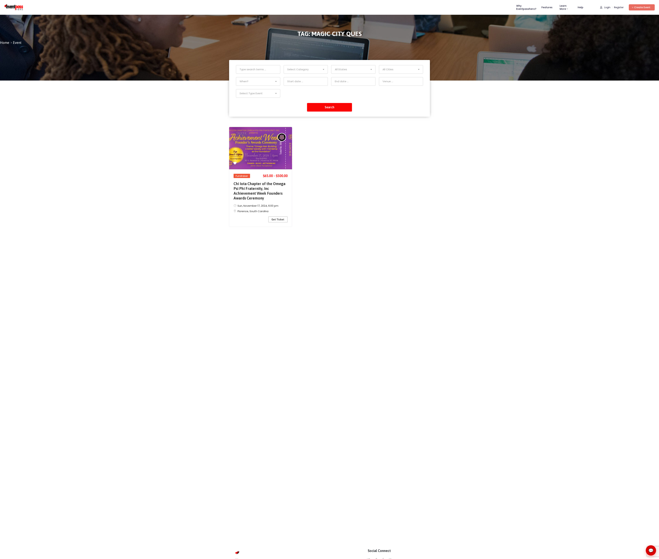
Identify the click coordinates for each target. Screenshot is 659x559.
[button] (642, 7)
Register (619, 7)
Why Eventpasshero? (526, 7)
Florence (243, 211)
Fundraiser (242, 176)
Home (4, 43)
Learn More (563, 7)
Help (580, 7)
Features (546, 7)
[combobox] (306, 69)
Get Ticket (277, 219)
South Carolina (259, 211)
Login (607, 7)
